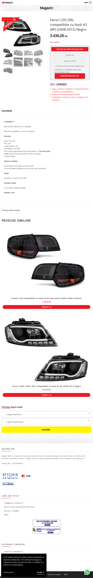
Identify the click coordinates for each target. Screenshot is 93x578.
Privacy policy (8, 572)
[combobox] (46, 414)
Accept (39, 572)
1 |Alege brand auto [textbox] (13, 414)
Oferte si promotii (13, 551)
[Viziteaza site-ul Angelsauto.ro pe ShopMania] (8, 483)
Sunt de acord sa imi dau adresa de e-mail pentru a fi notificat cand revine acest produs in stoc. (69, 69)
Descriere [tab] (7, 110)
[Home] (6, 2)
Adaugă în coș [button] (46, 307)
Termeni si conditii (13, 503)
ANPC (6, 515)
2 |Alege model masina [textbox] (14, 422)
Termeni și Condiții (54, 574)
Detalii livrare (11, 511)
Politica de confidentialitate (19, 507)
